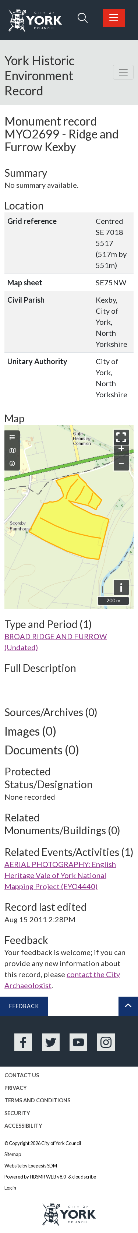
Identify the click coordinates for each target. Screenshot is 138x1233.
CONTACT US (21, 1075)
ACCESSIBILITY (23, 1126)
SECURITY (17, 1113)
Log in (10, 1188)
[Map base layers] (12, 450)
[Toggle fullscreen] (121, 437)
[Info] (12, 463)
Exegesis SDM (42, 1166)
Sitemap (12, 1154)
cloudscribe (84, 1177)
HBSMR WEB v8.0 (48, 1177)
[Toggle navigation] (123, 72)
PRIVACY (15, 1088)
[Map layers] (12, 437)
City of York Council (61, 1143)
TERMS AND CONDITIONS (37, 1100)
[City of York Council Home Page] (35, 20)
